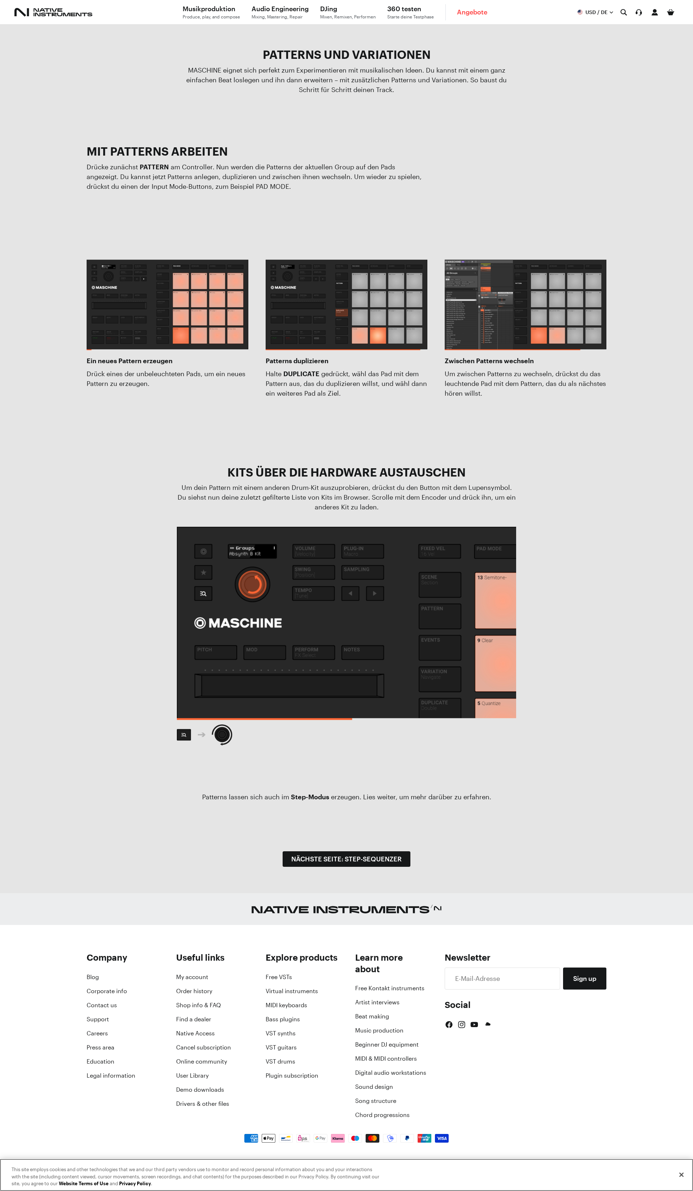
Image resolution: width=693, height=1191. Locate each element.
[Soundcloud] (487, 1024)
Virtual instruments (292, 991)
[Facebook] (449, 1024)
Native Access (195, 1033)
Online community (201, 1061)
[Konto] (655, 12)
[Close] (681, 1175)
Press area (100, 1047)
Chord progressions (382, 1115)
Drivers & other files (202, 1104)
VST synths (281, 1033)
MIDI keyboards (286, 1005)
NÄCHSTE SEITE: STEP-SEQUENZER (346, 859)
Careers (97, 1033)
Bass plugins (283, 1019)
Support (98, 1019)
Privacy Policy (135, 1183)
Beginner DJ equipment (387, 1044)
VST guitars (281, 1047)
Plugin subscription (292, 1075)
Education (100, 1061)
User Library (192, 1075)
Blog (93, 977)
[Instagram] (461, 1024)
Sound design (374, 1087)
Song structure (375, 1101)
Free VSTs (279, 977)
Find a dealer (193, 1019)
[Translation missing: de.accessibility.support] (639, 12)
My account (192, 977)
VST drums (280, 1061)
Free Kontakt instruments (389, 988)
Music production (379, 1030)
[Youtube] (474, 1024)
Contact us (102, 1005)
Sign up (584, 978)
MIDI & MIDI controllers (386, 1058)
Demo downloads (200, 1089)
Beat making (372, 1016)
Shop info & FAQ (198, 1005)
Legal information (111, 1075)
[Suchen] (624, 12)
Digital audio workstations (390, 1072)
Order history (194, 991)
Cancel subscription (203, 1047)
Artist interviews (377, 1002)
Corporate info (107, 991)
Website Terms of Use (84, 1183)
